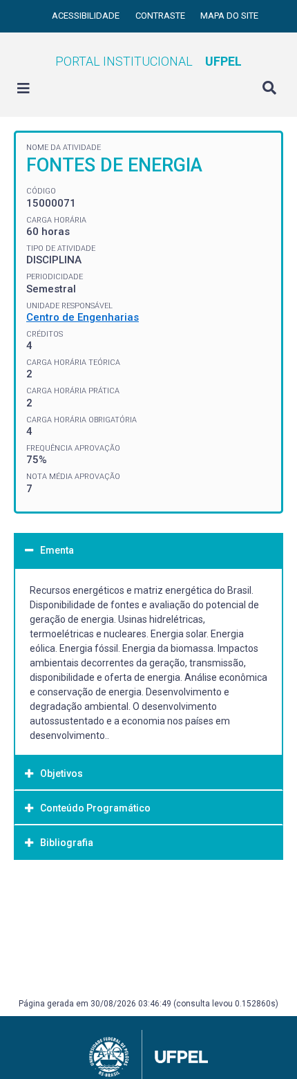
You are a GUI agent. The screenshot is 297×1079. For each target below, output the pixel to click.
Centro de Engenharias (82, 317)
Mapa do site (229, 15)
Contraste (161, 15)
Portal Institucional (148, 61)
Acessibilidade (87, 15)
